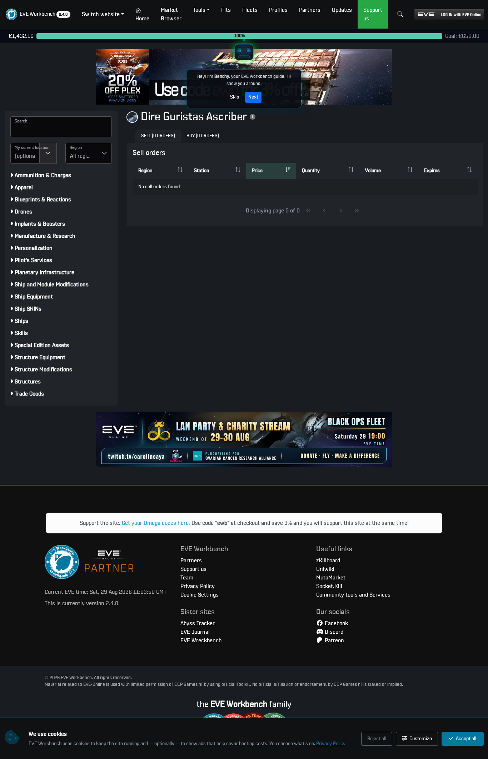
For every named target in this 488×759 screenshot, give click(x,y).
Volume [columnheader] (373, 170)
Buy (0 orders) (202, 136)
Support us (193, 569)
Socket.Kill (329, 586)
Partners (191, 560)
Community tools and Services (353, 595)
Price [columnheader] (257, 170)
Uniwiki (325, 569)
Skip (234, 97)
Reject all (376, 738)
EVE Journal (195, 632)
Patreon (333, 640)
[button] (38, 14)
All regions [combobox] (83, 156)
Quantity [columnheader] (311, 170)
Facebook (335, 623)
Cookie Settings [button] (199, 595)
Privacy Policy (330, 743)
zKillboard (328, 560)
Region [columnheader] (145, 170)
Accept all (465, 738)
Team (186, 577)
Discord (333, 632)
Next (253, 97)
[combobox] (25, 153)
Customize (420, 738)
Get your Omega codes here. (156, 523)
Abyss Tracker (197, 623)
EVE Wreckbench (201, 640)
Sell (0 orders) (158, 136)
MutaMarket (330, 577)
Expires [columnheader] (432, 170)
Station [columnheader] (201, 170)
